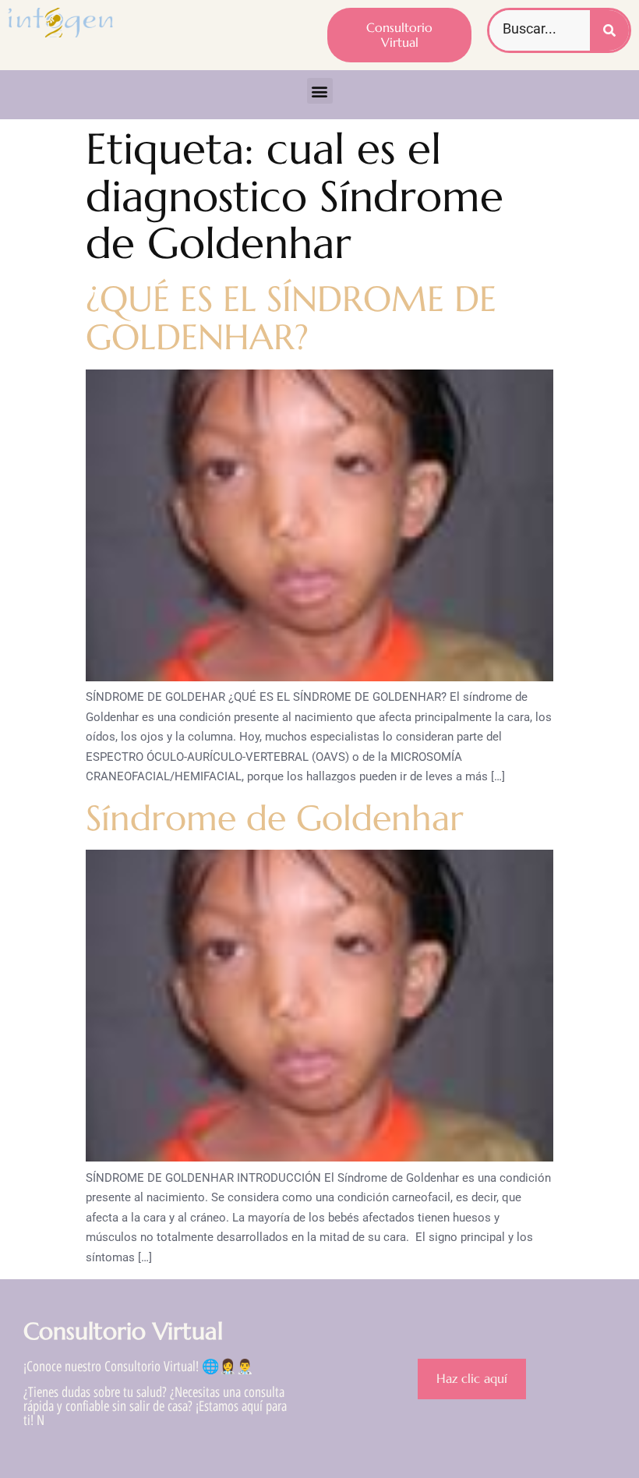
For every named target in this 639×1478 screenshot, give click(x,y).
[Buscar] (609, 30)
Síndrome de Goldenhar (275, 818)
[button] (320, 91)
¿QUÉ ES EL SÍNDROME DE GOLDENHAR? (291, 318)
